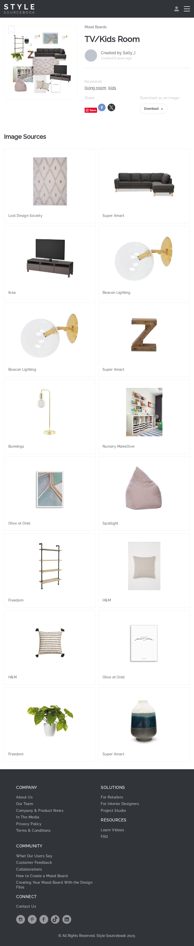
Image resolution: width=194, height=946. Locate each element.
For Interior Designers (120, 804)
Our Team (24, 804)
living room (95, 88)
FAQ (104, 837)
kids (112, 88)
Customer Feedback (34, 863)
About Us (24, 797)
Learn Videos (112, 830)
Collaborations (29, 869)
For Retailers (112, 797)
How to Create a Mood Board (42, 876)
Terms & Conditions (33, 830)
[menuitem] (177, 9)
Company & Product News (39, 811)
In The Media (27, 817)
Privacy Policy (28, 824)
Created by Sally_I (118, 53)
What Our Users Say (34, 856)
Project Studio (113, 811)
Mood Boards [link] (96, 27)
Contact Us (26, 906)
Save (93, 110)
